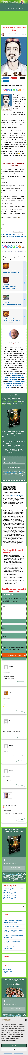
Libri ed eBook (8, 270)
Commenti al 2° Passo (9, 894)
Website (4, 636)
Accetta (14, 1045)
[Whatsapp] (14, 89)
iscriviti (7, 649)
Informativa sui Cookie (8, 1053)
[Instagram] (5, 89)
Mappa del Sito (7, 969)
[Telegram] (17, 89)
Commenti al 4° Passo (9, 897)
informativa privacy (7, 472)
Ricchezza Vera (14, 270)
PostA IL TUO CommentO (14, 655)
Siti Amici (5, 973)
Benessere (5, 318)
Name (3, 620)
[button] (26, 1019)
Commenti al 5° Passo (9, 899)
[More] (19, 89)
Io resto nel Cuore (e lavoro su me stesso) (12, 304)
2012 (4, 270)
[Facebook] (3, 89)
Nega (14, 1049)
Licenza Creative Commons (16, 495)
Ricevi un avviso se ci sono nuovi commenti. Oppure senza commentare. (14, 648)
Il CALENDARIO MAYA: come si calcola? (11, 272)
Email (3, 628)
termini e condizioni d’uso (17, 472)
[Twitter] (8, 89)
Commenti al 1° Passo (9, 892)
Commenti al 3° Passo (9, 895)
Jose (10, 692)
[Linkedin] (11, 89)
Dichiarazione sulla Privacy (18, 1053)
